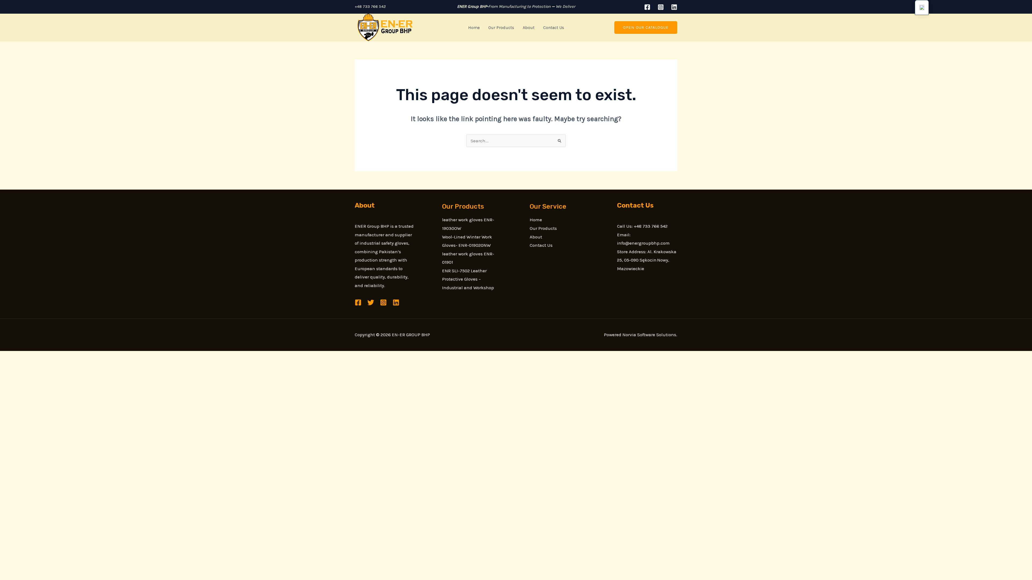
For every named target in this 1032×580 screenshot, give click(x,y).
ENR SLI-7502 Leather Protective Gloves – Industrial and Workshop (468, 279)
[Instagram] (661, 7)
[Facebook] (647, 7)
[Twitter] (370, 302)
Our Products (501, 27)
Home (474, 27)
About (529, 27)
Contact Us (553, 27)
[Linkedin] (674, 7)
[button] (645, 27)
